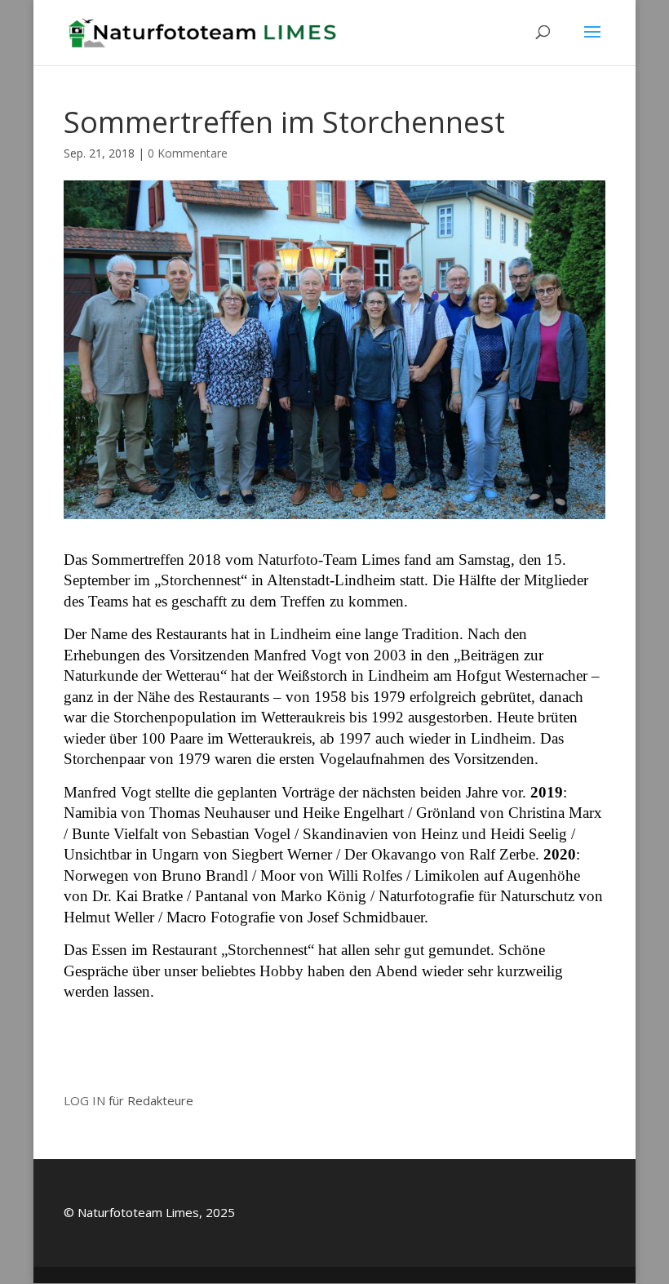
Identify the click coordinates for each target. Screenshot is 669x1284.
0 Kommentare (188, 153)
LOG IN (84, 1100)
